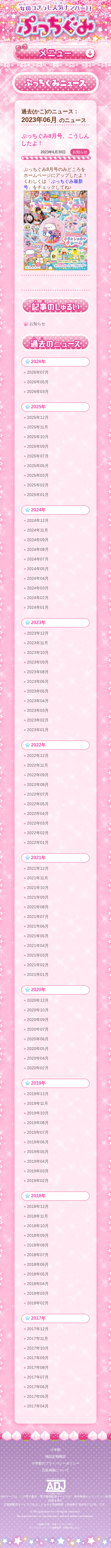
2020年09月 (38, 1019)
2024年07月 (38, 559)
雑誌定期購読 (55, 1457)
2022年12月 (38, 755)
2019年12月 (38, 1093)
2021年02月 (38, 965)
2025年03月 (38, 475)
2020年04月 (38, 1058)
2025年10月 (38, 436)
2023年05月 (38, 691)
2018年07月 (38, 1254)
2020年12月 (38, 1000)
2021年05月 (38, 936)
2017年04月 (38, 1406)
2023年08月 (38, 672)
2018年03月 (38, 1293)
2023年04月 (38, 700)
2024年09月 (38, 539)
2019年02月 (38, 1180)
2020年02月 (38, 1068)
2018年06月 (38, 1264)
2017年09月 (38, 1357)
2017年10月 (38, 1348)
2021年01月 (38, 974)
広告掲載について (55, 1470)
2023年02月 (38, 720)
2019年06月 (38, 1142)
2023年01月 (38, 729)
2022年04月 (38, 813)
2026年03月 (38, 391)
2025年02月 (38, 485)
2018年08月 (38, 1245)
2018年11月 (37, 1216)
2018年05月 (38, 1274)
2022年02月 (38, 833)
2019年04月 (38, 1161)
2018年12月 (38, 1206)
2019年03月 (38, 1171)
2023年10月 (38, 652)
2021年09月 (38, 897)
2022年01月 (38, 842)
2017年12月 (38, 1329)
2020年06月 (38, 1039)
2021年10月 (38, 887)
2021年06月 (38, 926)
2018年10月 (38, 1225)
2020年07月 (38, 1029)
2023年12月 (38, 633)
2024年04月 (38, 578)
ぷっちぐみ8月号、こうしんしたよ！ (55, 139)
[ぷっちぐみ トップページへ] (55, 25)
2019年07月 (38, 1132)
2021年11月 (37, 878)
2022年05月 (38, 804)
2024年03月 (38, 588)
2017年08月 (38, 1367)
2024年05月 (38, 568)
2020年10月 (38, 1010)
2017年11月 (37, 1338)
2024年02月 (38, 597)
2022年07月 (38, 794)
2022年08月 (38, 784)
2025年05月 (38, 465)
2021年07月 (38, 916)
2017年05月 (38, 1396)
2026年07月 (38, 372)
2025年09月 (38, 446)
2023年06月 (38, 681)
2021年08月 (38, 907)
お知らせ (80, 152)
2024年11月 (37, 530)
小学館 (55, 1450)
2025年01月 (38, 494)
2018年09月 (38, 1235)
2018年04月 (38, 1283)
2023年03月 (38, 710)
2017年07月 (38, 1377)
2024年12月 (38, 520)
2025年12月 (38, 417)
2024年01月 (38, 607)
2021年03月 (38, 955)
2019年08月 (38, 1122)
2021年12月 (38, 868)
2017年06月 (38, 1386)
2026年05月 (38, 382)
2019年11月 (37, 1103)
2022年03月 (38, 823)
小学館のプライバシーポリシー (55, 1463)
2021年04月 (38, 945)
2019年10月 (38, 1113)
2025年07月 (38, 456)
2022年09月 (38, 775)
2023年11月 (37, 643)
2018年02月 (38, 1303)
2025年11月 (37, 427)
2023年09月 (38, 662)
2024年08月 (38, 549)
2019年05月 (38, 1151)
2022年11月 (37, 765)
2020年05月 (38, 1048)
